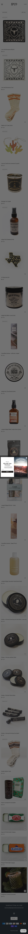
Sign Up (7, 471)
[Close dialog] (26, 457)
